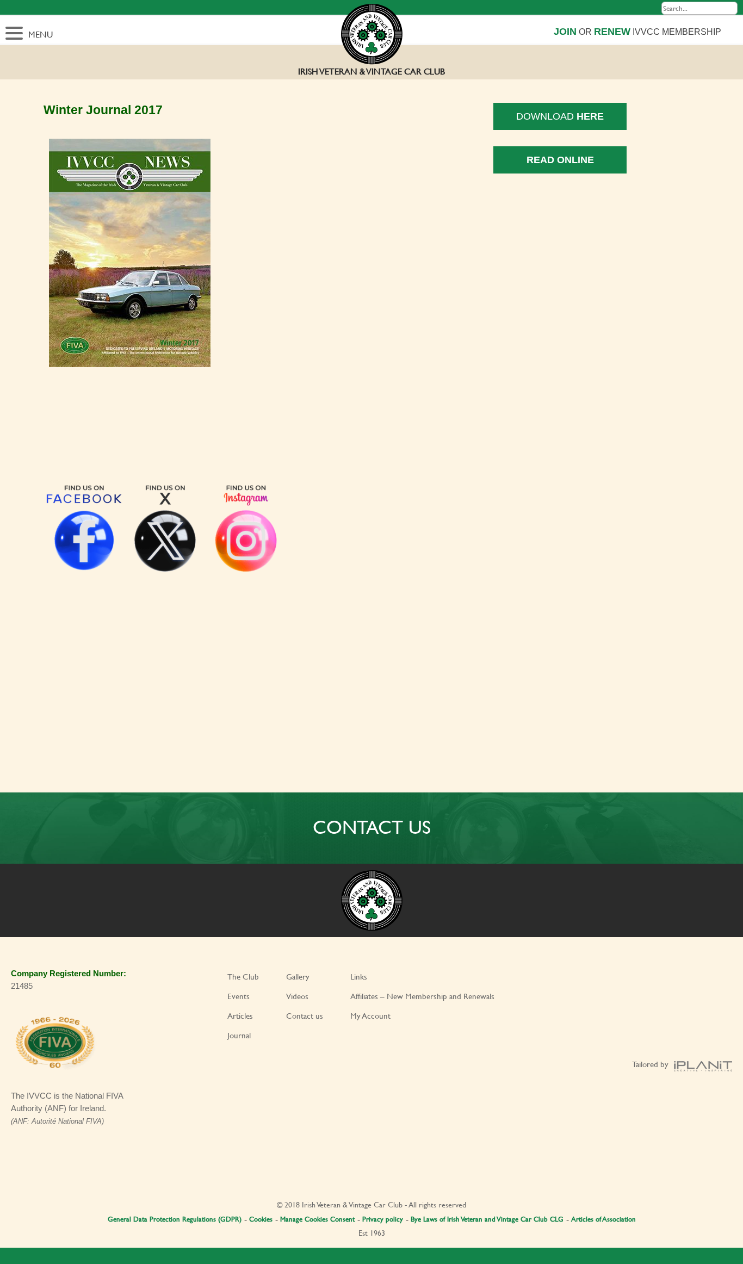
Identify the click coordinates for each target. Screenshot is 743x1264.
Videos (297, 996)
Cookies (261, 1219)
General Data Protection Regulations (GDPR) (175, 1219)
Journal (239, 1035)
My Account (370, 1015)
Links (358, 976)
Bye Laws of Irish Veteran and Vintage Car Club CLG (487, 1219)
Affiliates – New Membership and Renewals (422, 996)
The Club (243, 976)
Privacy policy (382, 1219)
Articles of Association (603, 1219)
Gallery (297, 976)
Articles (240, 1015)
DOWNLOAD (560, 116)
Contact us (304, 1015)
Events (238, 996)
